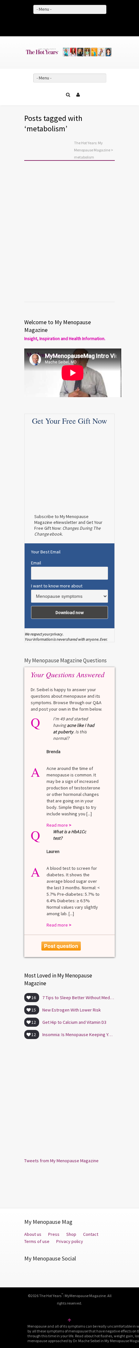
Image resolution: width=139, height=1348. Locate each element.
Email (36, 563)
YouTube (79, 24)
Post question (61, 946)
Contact (90, 1234)
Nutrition (42, 240)
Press (53, 1234)
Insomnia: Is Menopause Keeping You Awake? (78, 1034)
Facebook (60, 24)
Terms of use (37, 1241)
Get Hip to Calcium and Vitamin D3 (74, 1022)
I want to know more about (56, 586)
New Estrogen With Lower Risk (71, 1010)
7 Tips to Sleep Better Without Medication (78, 997)
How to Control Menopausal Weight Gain (65, 253)
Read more (41, 269)
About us (32, 1234)
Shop (71, 1234)
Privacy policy (69, 1241)
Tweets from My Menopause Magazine (61, 1161)
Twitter (69, 24)
